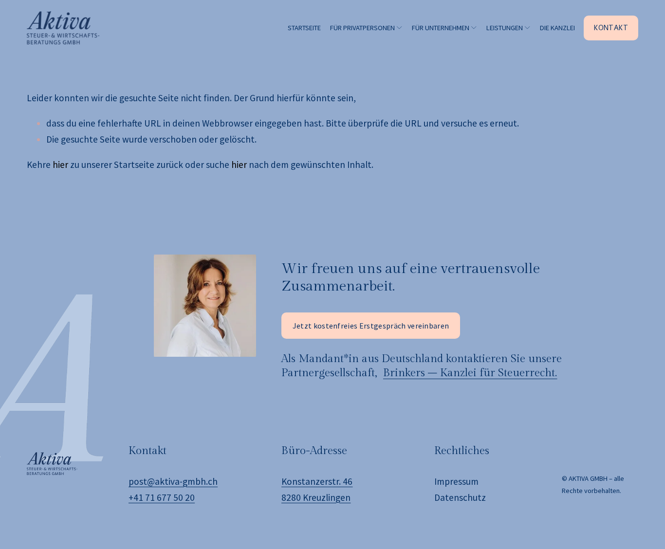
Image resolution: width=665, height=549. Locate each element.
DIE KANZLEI (557, 27)
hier (60, 164)
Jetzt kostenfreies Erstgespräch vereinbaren (371, 325)
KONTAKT (611, 28)
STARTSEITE (304, 27)
